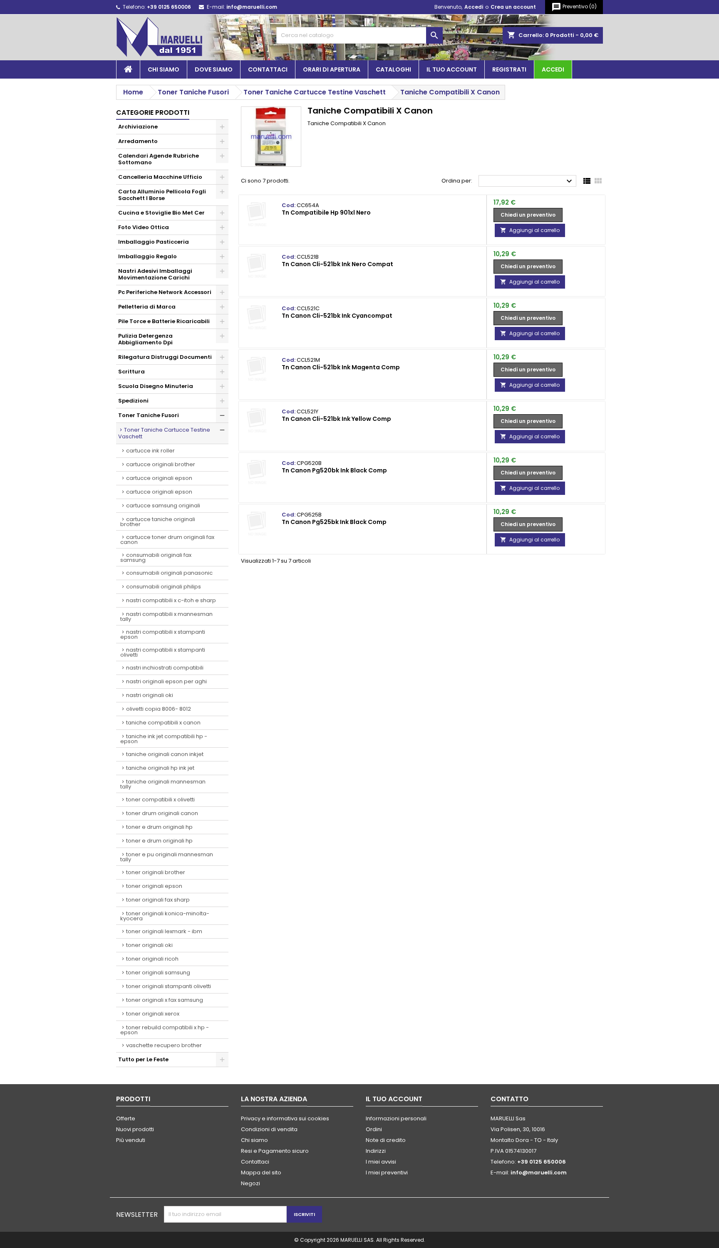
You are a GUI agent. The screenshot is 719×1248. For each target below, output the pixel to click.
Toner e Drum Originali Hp (159, 827)
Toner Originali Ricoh (152, 959)
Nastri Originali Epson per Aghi (166, 681)
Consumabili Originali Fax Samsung (155, 557)
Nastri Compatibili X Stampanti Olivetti (162, 652)
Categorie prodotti (152, 112)
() (574, 7)
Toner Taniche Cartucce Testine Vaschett (164, 433)
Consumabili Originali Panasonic (169, 573)
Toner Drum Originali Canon (162, 813)
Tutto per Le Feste (143, 1059)
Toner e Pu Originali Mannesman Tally (166, 856)
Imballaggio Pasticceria (153, 242)
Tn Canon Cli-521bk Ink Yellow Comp (336, 419)
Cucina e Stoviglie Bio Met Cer (161, 213)
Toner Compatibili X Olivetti (160, 799)
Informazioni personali (396, 1118)
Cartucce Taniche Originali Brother (157, 521)
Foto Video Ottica (143, 227)
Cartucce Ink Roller (150, 451)
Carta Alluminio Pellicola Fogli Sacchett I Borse (162, 195)
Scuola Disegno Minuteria (155, 386)
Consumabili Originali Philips (163, 587)
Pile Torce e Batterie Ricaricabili (164, 321)
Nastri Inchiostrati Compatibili (164, 668)
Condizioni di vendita (269, 1129)
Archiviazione (138, 127)
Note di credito (386, 1140)
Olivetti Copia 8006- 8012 (158, 709)
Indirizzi (376, 1151)
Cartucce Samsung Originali (163, 505)
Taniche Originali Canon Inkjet (164, 754)
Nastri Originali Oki (149, 695)
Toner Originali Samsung (158, 972)
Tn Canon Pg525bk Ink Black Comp (334, 522)
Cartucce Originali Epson (159, 478)
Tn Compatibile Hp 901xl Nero (326, 212)
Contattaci (268, 69)
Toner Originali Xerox (152, 1014)
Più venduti (130, 1140)
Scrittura (131, 372)
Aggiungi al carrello (530, 230)
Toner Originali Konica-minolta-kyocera (164, 915)
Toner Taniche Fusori (148, 415)
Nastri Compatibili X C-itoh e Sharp (171, 600)
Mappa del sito (261, 1172)
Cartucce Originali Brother (160, 464)
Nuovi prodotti (135, 1129)
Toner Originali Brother (155, 872)
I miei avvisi (381, 1162)
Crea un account (513, 6)
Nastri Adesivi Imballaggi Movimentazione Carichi (155, 274)
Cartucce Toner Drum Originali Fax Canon (167, 539)
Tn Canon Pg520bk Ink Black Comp (334, 470)
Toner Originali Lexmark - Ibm (164, 931)
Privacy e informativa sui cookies (285, 1118)
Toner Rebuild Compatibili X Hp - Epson (164, 1029)
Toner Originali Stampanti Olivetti (168, 986)
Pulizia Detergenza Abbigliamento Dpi (145, 339)
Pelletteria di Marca (147, 307)
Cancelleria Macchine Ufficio (160, 177)
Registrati (509, 69)
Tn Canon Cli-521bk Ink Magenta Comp (341, 367)
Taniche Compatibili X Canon (163, 723)
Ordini (374, 1129)
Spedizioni (133, 401)
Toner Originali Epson (154, 886)
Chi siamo (163, 69)
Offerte (125, 1118)
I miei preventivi (387, 1172)
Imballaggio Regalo (147, 256)
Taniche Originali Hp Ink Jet (160, 768)
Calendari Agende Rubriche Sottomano (158, 159)
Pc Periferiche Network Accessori (164, 292)
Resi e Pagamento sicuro (275, 1151)
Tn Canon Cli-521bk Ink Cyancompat (337, 315)
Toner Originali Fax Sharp (158, 900)
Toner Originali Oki (149, 945)
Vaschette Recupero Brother (164, 1045)
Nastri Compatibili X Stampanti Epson (162, 634)
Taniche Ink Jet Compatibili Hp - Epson (163, 738)
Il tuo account (451, 69)
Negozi (250, 1183)
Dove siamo (214, 69)
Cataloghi (393, 69)
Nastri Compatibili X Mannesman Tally (166, 616)
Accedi (473, 6)
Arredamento (138, 141)
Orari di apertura (331, 69)
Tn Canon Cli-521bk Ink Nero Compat (337, 264)
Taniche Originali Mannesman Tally (163, 784)
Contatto (509, 1099)
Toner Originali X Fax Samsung (164, 1000)
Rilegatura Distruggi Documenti (165, 357)
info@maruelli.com (251, 6)
